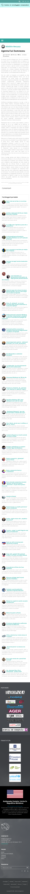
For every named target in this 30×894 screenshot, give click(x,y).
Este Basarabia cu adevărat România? (14, 354)
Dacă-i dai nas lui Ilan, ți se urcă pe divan (16, 201)
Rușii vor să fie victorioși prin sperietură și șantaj (14, 542)
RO (23, 1)
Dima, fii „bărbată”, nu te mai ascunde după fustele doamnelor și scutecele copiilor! (16, 304)
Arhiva (2, 858)
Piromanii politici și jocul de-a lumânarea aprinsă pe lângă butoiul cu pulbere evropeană (16, 330)
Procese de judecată (15, 887)
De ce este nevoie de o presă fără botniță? (16, 659)
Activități (11, 881)
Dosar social (17, 881)
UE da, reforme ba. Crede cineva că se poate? (16, 635)
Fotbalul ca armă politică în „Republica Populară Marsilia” (15, 589)
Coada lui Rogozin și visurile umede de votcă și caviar (16, 435)
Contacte (3, 855)
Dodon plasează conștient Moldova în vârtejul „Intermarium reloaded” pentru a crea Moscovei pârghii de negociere (14, 316)
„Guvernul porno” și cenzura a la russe (15, 647)
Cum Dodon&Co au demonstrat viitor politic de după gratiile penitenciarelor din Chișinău (15, 277)
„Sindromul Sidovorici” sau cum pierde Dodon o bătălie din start (15, 412)
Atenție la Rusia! (11, 496)
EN (28, 1)
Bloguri (24, 884)
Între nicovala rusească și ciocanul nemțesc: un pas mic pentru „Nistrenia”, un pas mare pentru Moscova (14, 484)
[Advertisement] (15, 23)
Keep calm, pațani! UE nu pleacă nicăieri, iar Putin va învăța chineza (16, 554)
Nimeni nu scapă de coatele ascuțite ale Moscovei (17, 601)
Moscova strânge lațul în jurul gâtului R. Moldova (15, 578)
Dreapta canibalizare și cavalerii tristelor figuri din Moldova (15, 447)
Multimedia (24, 881)
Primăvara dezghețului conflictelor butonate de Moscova (16, 623)
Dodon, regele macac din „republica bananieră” (16, 519)
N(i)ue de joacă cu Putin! (13, 613)
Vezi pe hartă (4, 843)
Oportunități (13, 884)
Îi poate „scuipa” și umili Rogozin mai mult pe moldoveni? (17, 531)
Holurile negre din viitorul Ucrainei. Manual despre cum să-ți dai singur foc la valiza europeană (16, 291)
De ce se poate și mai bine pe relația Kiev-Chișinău (16, 250)
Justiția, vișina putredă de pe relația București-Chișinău (16, 213)
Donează (3, 857)
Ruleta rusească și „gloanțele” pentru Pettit (15, 459)
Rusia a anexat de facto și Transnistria (13, 471)
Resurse (20, 884)
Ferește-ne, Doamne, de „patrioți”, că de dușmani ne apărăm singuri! (16, 388)
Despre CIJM (6, 884)
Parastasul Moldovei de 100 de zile (16, 377)
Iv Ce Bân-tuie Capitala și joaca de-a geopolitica (16, 225)
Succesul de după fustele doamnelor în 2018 (17, 261)
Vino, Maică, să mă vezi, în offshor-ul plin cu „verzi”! (17, 423)
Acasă (2, 852)
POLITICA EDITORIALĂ (7, 853)
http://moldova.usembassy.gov (15, 806)
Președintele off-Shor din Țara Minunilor (15, 567)
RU (25, 1)
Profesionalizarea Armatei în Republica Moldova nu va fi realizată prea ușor (17, 238)
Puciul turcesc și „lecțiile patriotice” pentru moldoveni (16, 507)
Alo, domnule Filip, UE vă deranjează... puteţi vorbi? (14, 671)
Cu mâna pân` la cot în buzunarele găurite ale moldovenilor (16, 366)
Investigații (5, 881)
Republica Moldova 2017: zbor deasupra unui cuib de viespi (14, 400)
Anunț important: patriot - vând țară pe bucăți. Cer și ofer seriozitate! (17, 342)
